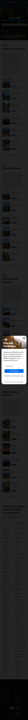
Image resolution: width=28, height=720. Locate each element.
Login (21, 376)
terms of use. (20, 381)
